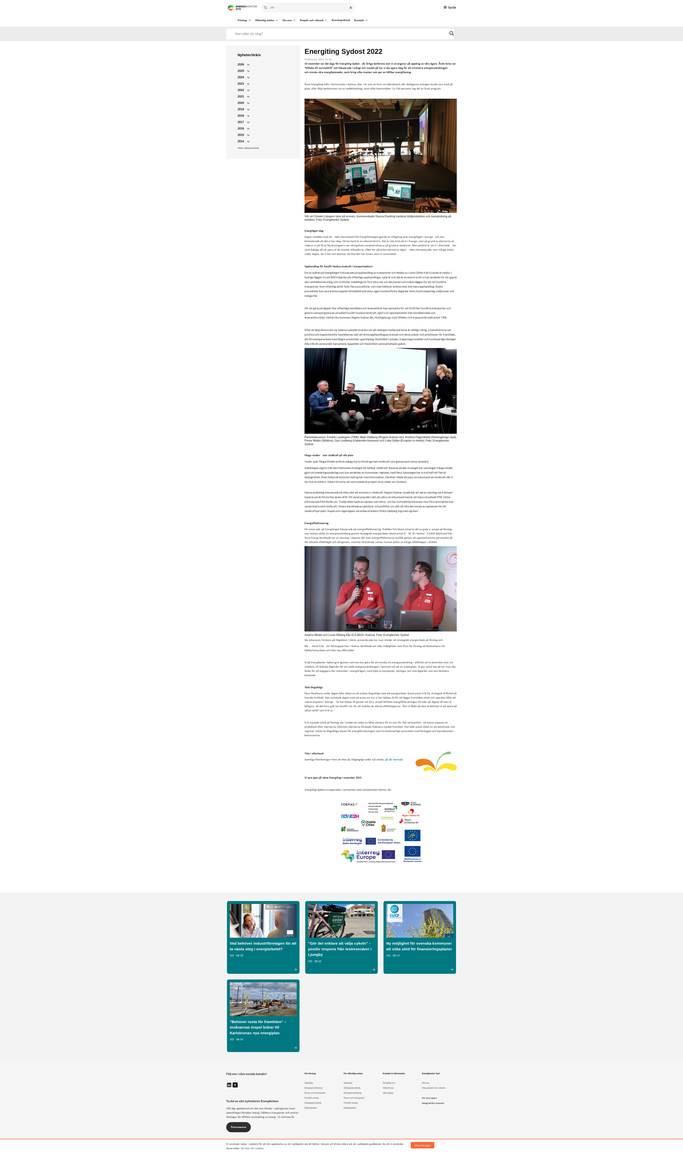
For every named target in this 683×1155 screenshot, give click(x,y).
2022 (241, 90)
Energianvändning (313, 1088)
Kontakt (359, 20)
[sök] (451, 34)
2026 (241, 64)
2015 (241, 134)
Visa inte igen (422, 1145)
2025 (241, 70)
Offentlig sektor (264, 20)
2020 (241, 102)
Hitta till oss (388, 1088)
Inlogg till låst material (433, 1103)
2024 (241, 77)
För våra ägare (429, 1098)
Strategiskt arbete (313, 1103)
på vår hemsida (394, 759)
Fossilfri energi (312, 1098)
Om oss (287, 20)
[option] (450, 8)
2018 (241, 115)
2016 (241, 128)
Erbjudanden (311, 1108)
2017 (241, 122)
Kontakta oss (389, 1083)
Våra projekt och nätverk (433, 1088)
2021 (241, 96)
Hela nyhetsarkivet (248, 148)
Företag (242, 20)
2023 (241, 83)
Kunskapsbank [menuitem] (341, 20)
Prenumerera (238, 1127)
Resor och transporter (315, 1093)
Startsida (309, 1083)
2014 (241, 141)
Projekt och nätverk (312, 20)
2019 (241, 109)
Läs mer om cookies (252, 1148)
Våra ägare (388, 1093)
